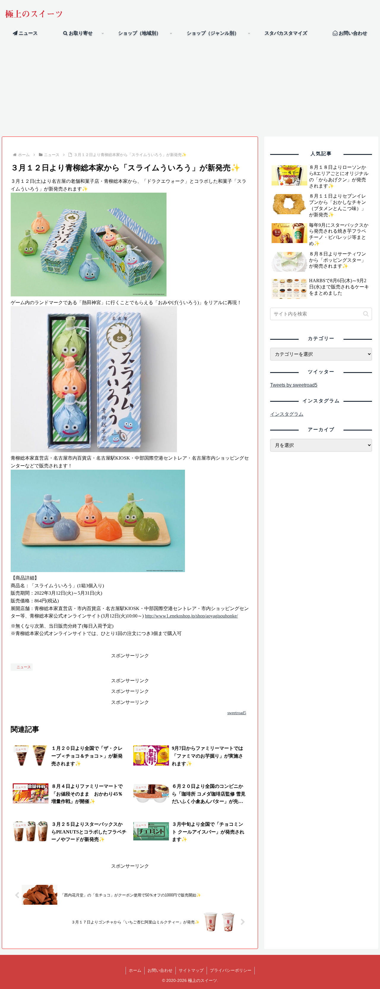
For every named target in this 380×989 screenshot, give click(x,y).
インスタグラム (286, 414)
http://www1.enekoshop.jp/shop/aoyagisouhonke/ (191, 615)
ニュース (24, 667)
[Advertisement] (190, 87)
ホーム (135, 970)
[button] (366, 313)
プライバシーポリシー (230, 970)
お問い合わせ (160, 970)
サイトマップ (191, 970)
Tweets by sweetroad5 (293, 385)
